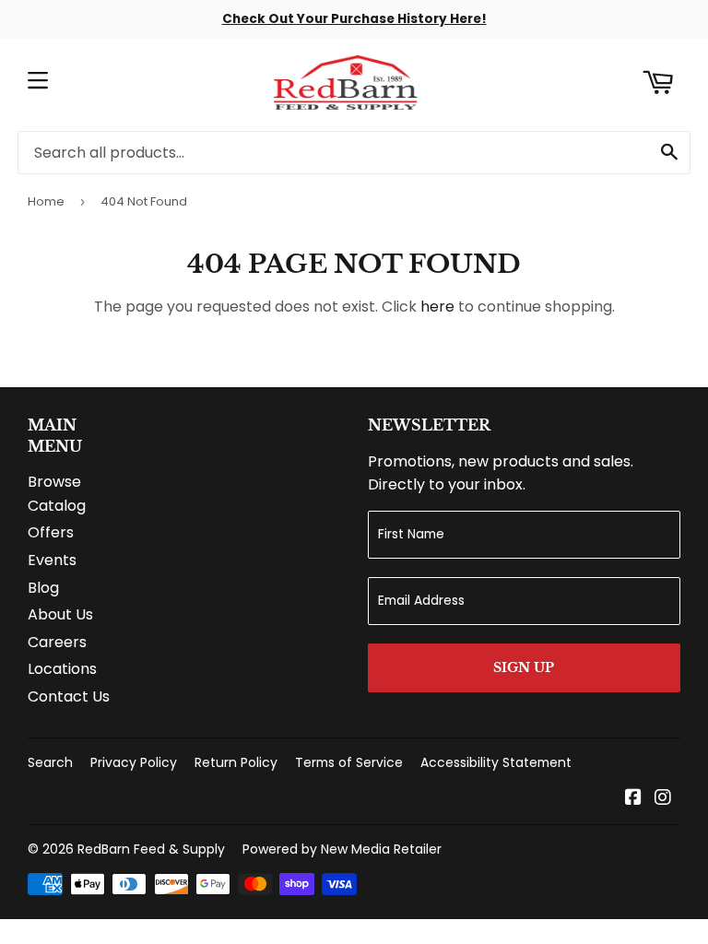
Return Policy (236, 762)
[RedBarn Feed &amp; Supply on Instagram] (663, 798)
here (437, 306)
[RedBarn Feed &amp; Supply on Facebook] (633, 798)
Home (46, 201)
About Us (60, 614)
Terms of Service (349, 762)
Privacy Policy (133, 762)
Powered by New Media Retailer (342, 849)
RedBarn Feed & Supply (151, 849)
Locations (62, 668)
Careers (57, 642)
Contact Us (69, 696)
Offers (51, 532)
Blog (43, 587)
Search (50, 762)
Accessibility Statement (496, 762)
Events (52, 560)
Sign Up (523, 667)
